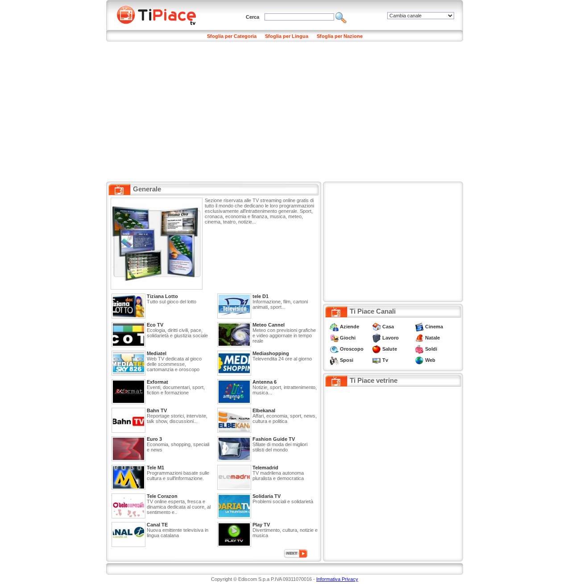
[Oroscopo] (334, 349)
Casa (388, 326)
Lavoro (390, 337)
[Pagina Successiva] (296, 552)
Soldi (431, 349)
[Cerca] (341, 17)
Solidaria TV (266, 496)
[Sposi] (334, 360)
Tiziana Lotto (162, 296)
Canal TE (157, 524)
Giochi (348, 337)
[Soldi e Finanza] (419, 349)
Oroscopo (352, 349)
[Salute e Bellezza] (376, 349)
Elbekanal (263, 410)
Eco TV (155, 324)
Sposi (346, 360)
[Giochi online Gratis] (334, 337)
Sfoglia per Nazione (340, 36)
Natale (432, 337)
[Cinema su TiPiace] (419, 326)
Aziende (349, 326)
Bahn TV (157, 410)
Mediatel (156, 353)
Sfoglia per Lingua (286, 36)
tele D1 (260, 296)
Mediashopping (270, 353)
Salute (389, 349)
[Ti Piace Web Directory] (419, 360)
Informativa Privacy (337, 579)
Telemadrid (265, 467)
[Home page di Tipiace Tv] (162, 14)
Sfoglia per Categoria (232, 36)
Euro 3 (154, 439)
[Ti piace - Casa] (376, 326)
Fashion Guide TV (273, 439)
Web (430, 360)
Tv (385, 360)
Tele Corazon (162, 496)
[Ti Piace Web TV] (376, 360)
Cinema (434, 326)
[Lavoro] (376, 337)
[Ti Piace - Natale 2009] (419, 337)
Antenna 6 (264, 382)
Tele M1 (155, 467)
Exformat (157, 382)
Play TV (261, 524)
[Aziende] (334, 326)
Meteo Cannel (268, 324)
